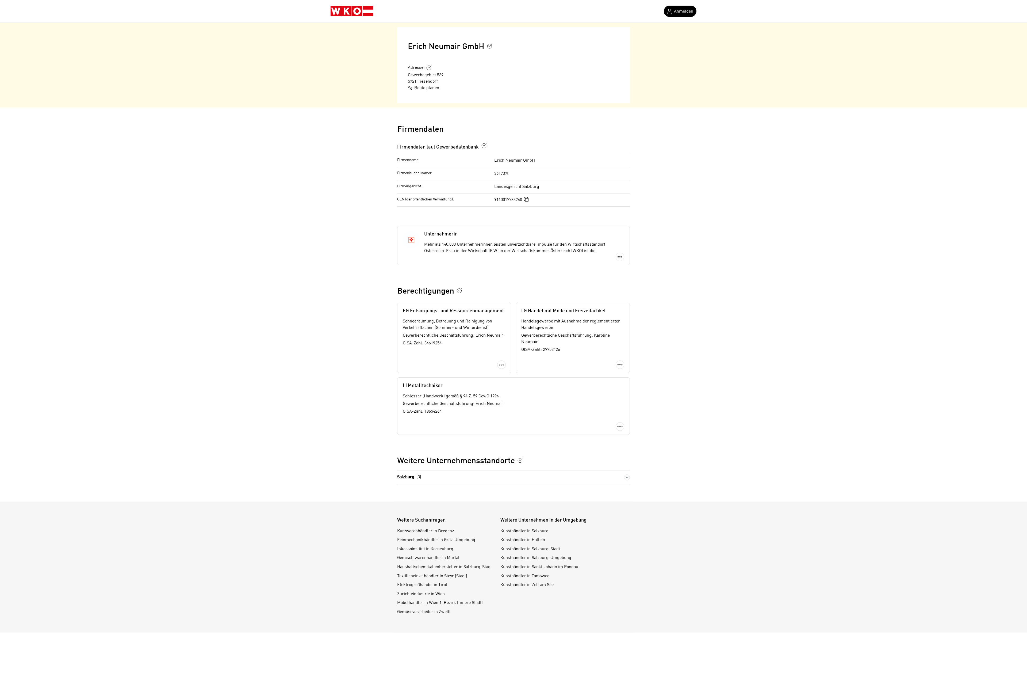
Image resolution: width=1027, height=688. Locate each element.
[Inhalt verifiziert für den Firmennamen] (489, 46)
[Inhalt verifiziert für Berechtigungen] (459, 290)
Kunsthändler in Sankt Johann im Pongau (539, 567)
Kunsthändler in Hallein (522, 540)
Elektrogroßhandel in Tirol (422, 585)
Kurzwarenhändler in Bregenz (425, 531)
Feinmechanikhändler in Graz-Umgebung (436, 540)
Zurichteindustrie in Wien (421, 594)
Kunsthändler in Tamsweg (525, 576)
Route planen (426, 88)
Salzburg (409, 477)
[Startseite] (352, 11)
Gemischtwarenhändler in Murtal (428, 558)
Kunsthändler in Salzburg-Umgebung (535, 558)
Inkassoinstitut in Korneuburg (425, 549)
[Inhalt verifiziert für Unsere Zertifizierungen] (520, 460)
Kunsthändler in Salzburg (524, 531)
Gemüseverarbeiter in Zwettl (424, 612)
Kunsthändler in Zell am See (527, 585)
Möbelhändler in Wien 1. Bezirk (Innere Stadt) (440, 603)
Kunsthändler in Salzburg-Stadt (530, 549)
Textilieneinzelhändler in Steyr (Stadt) (432, 576)
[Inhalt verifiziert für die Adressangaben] (429, 67)
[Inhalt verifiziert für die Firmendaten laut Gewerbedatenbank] (484, 145)
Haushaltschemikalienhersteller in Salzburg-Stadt (444, 567)
